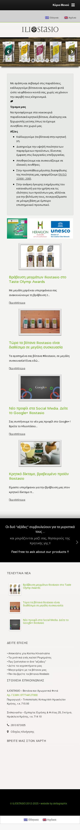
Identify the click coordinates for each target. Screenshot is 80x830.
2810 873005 (18, 725)
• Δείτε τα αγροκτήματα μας (24, 665)
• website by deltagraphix (53, 803)
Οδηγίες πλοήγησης (22, 731)
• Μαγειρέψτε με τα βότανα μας (27, 669)
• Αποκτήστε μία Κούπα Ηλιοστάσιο (28, 653)
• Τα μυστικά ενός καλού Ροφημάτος (29, 657)
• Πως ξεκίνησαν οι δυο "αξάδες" (26, 661)
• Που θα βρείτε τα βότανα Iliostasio (28, 673)
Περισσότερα (17, 302)
